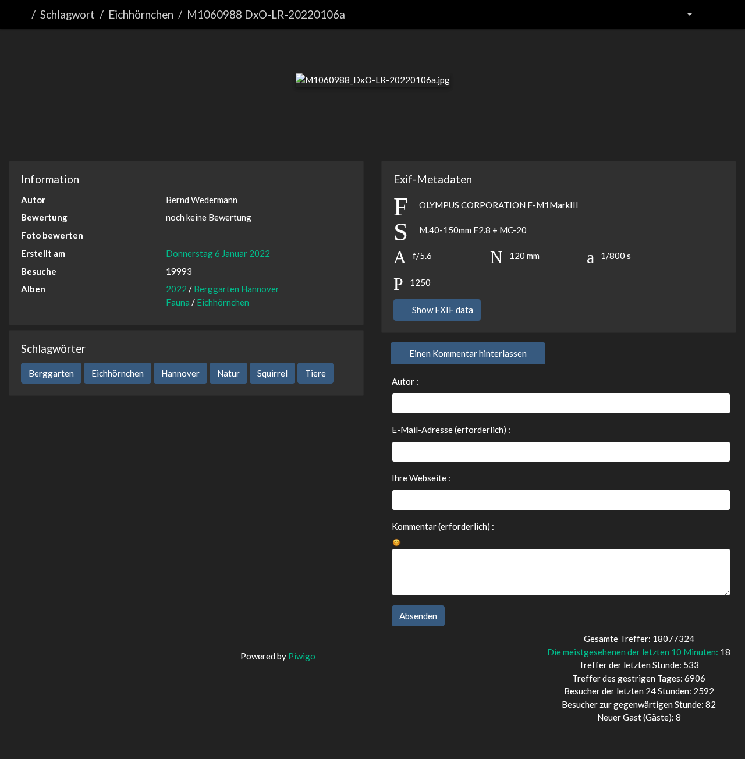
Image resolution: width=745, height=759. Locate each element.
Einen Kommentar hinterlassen (468, 353)
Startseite (22, 14)
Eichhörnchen (140, 14)
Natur (228, 373)
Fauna (178, 302)
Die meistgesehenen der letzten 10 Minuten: (633, 652)
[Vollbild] (391, 48)
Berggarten (51, 373)
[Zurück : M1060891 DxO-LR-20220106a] (314, 48)
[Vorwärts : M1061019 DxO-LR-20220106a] (430, 48)
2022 (176, 288)
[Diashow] (714, 14)
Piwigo (301, 656)
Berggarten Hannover (236, 288)
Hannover (180, 373)
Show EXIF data (441, 309)
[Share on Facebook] (374, 130)
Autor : (405, 381)
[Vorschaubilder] (353, 48)
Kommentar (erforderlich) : (443, 526)
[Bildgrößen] (682, 14)
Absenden (418, 616)
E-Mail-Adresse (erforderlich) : (451, 429)
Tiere (315, 373)
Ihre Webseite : (421, 478)
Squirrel (272, 373)
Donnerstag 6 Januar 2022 (218, 253)
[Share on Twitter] (329, 130)
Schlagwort (67, 14)
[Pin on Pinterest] (417, 130)
